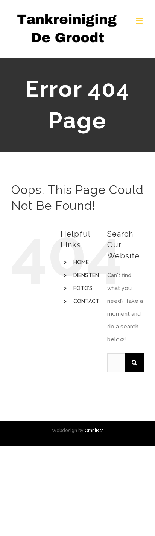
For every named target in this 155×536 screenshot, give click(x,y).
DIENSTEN (86, 275)
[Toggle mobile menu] (140, 21)
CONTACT (86, 301)
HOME (81, 262)
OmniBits (94, 430)
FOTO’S (83, 288)
